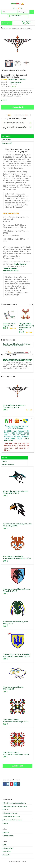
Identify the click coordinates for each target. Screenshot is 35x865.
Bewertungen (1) (7, 143)
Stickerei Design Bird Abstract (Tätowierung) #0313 (16, 29)
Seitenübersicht (8, 836)
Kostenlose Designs (8, 464)
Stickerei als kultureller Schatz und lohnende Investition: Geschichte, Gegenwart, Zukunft (17, 359)
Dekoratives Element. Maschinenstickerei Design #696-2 (16, 721)
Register (18, 15)
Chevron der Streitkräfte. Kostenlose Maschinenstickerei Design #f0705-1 (16, 655)
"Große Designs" (20, 264)
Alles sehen (17, 766)
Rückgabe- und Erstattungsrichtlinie (15, 806)
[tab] (17, 123)
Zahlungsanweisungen (10, 813)
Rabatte (4, 461)
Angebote (6, 832)
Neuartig (4, 457)
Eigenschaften (6, 140)
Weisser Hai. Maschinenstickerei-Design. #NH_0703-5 (15, 492)
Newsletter (6, 855)
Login (12, 15)
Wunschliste (7, 851)
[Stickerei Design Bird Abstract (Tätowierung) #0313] (9, 63)
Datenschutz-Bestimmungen (12, 820)
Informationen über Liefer (11, 816)
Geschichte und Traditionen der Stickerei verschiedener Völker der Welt (16, 345)
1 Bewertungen (12, 79)
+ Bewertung (22, 79)
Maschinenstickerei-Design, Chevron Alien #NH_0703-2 (16, 590)
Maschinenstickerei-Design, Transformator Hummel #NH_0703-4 (17, 557)
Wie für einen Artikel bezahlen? (13, 123)
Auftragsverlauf (8, 848)
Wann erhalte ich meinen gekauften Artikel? (15, 127)
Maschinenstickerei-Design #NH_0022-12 (13, 688)
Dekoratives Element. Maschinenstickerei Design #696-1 (16, 753)
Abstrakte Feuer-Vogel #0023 (9, 325)
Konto (5, 845)
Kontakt (5, 823)
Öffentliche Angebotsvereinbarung (14, 803)
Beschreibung (6, 136)
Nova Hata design (16, 82)
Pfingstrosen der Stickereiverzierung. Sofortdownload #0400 (26, 327)
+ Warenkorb (17, 107)
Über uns (6, 810)
